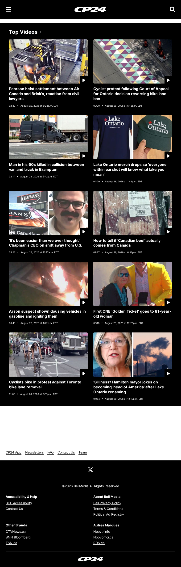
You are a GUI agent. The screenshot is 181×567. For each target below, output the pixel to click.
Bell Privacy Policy (107, 503)
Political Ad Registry (108, 514)
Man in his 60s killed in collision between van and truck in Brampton (46, 167)
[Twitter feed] (90, 469)
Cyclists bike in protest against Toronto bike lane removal (45, 384)
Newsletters (34, 452)
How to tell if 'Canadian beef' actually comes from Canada (126, 243)
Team (82, 452)
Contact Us (66, 452)
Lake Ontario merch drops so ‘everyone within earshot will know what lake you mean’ (130, 169)
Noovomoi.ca (103, 537)
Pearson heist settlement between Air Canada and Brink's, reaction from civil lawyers (44, 93)
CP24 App (13, 452)
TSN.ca (11, 543)
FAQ (50, 452)
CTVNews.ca (16, 531)
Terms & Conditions (108, 509)
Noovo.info (101, 531)
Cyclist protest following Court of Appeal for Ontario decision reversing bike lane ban (131, 93)
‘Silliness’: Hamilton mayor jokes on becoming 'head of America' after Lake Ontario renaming (128, 387)
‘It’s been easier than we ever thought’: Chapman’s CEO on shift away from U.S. (45, 243)
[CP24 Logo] (90, 9)
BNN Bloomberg (18, 537)
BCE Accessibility (19, 503)
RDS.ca (99, 543)
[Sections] (8, 9)
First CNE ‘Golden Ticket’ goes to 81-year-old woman (132, 314)
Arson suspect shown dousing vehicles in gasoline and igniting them (47, 314)
